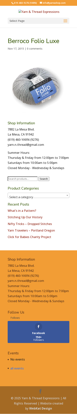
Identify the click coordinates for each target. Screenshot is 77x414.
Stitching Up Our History (25, 217)
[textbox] (38, 197)
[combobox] (38, 195)
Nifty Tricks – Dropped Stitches (30, 224)
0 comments (34, 48)
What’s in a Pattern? (22, 211)
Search (44, 178)
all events (17, 368)
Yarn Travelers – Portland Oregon (31, 230)
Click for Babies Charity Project (29, 237)
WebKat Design (40, 408)
